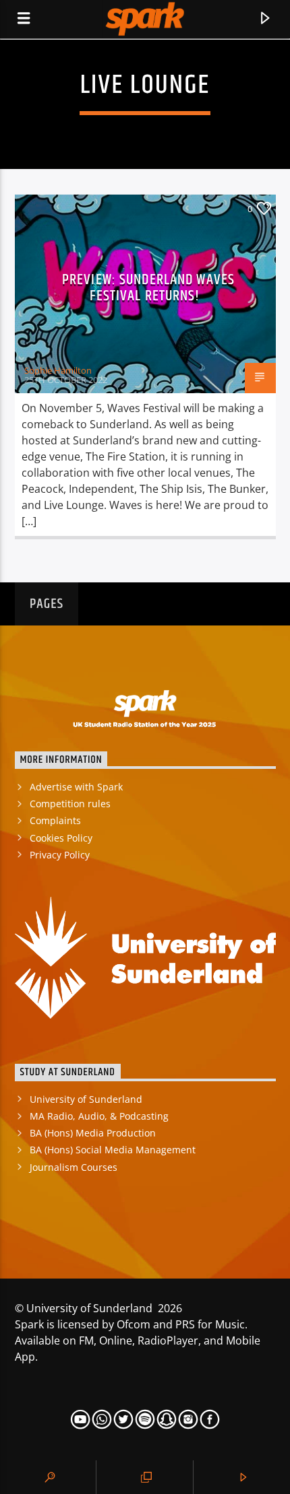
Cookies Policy (61, 837)
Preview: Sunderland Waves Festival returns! (148, 288)
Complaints (55, 820)
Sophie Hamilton (58, 370)
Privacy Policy (60, 854)
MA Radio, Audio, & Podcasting (99, 1116)
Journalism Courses (73, 1167)
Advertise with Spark (76, 786)
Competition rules (70, 803)
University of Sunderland (86, 1099)
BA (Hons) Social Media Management (113, 1149)
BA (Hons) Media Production (93, 1132)
